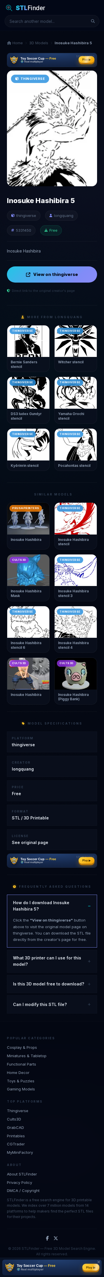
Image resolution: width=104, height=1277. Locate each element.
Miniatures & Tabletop (27, 1055)
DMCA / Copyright (23, 1190)
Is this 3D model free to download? (48, 983)
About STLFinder (22, 1174)
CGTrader (16, 1144)
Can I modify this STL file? (40, 1004)
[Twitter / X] (55, 1238)
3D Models (38, 42)
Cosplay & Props (22, 1047)
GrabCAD (15, 1127)
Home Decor (18, 1072)
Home (17, 42)
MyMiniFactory (20, 1152)
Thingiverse (17, 1110)
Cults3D (14, 1119)
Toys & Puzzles (20, 1081)
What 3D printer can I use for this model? (47, 961)
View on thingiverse (55, 274)
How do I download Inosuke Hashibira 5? (41, 905)
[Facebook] (47, 1238)
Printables (16, 1136)
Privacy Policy (19, 1182)
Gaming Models (21, 1089)
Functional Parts (21, 1064)
